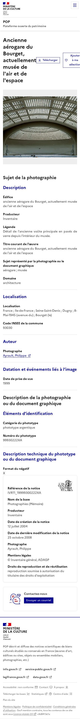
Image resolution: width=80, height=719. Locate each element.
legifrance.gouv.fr (14, 677)
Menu (75, 5)
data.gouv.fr (40, 677)
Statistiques (37, 694)
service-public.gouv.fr (38, 669)
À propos (59, 687)
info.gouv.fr (10, 669)
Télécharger (50, 60)
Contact (43, 687)
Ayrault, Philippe (14, 355)
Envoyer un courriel (38, 600)
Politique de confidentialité (37, 706)
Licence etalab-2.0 (23, 714)
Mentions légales (12, 706)
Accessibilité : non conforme (18, 687)
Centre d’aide (60, 694)
